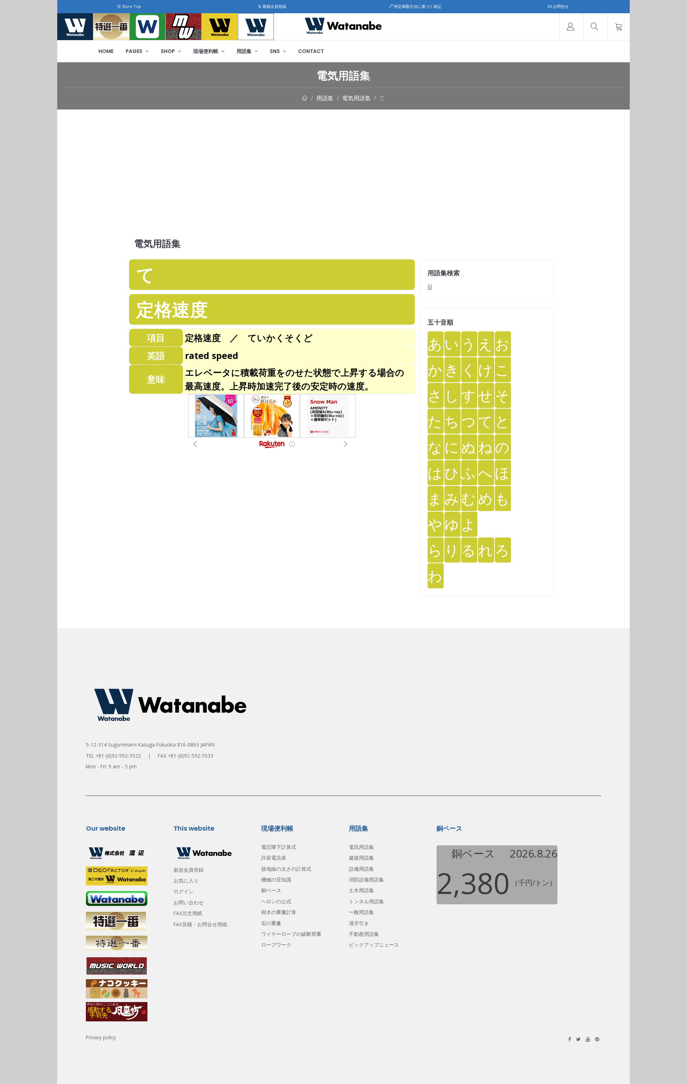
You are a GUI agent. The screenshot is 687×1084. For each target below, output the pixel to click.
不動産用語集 (364, 933)
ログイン (184, 891)
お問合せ (560, 6)
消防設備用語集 (366, 879)
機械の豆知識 (276, 879)
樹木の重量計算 (278, 912)
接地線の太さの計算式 (286, 868)
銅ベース (271, 890)
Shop (168, 51)
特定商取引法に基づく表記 (417, 6)
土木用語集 (361, 890)
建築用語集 (361, 857)
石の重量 (271, 923)
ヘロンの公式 (276, 901)
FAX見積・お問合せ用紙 (200, 924)
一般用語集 (361, 912)
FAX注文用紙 (188, 913)
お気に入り (186, 880)
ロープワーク (276, 944)
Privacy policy (101, 1037)
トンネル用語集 (366, 901)
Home (105, 51)
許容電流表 (273, 857)
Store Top (131, 6)
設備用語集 (361, 868)
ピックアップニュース (374, 944)
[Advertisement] (343, 163)
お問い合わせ (189, 902)
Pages (134, 51)
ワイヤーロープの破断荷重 (291, 933)
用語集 (245, 51)
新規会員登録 (274, 6)
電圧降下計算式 (278, 847)
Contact (311, 51)
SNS (275, 51)
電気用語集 (356, 98)
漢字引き (359, 923)
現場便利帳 (206, 51)
